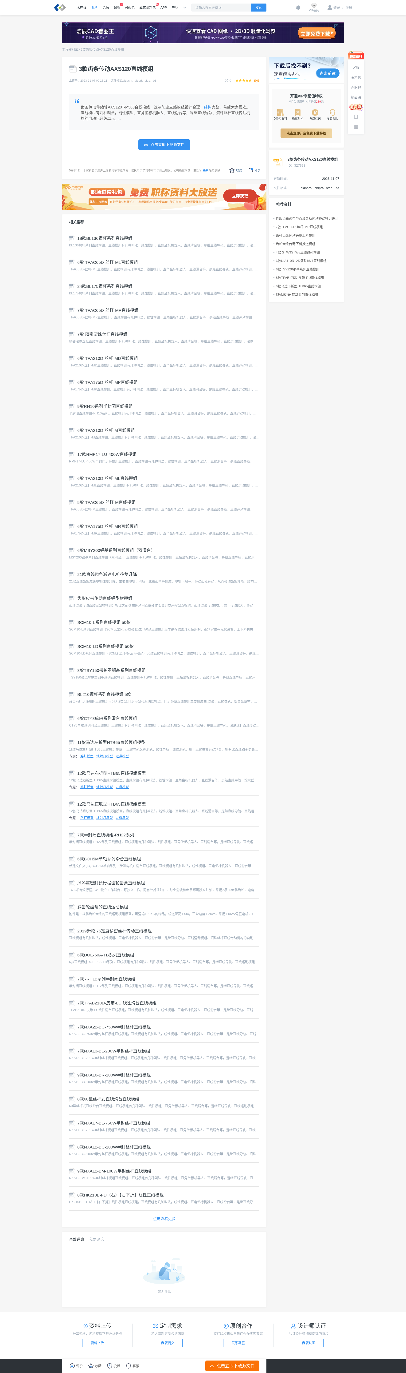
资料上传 (97, 1343)
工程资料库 (70, 49)
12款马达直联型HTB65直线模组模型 (111, 804)
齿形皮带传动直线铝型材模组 (104, 598)
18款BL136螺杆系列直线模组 (104, 238)
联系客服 (238, 1343)
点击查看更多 (164, 1219)
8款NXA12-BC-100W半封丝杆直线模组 (114, 1147)
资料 (94, 7)
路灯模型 (87, 756)
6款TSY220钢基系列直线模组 (297, 269)
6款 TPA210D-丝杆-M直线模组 (106, 430)
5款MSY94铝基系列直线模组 (297, 295)
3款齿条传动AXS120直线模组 (102, 49)
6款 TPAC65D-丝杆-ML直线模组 (107, 262)
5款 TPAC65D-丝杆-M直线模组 (106, 502)
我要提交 (167, 1343)
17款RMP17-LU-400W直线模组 (107, 454)
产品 (175, 7)
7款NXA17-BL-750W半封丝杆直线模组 (113, 1123)
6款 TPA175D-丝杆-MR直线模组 (107, 526)
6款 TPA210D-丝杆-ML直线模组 (107, 478)
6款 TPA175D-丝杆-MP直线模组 (107, 382)
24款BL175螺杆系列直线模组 (104, 286)
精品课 (356, 97)
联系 (205, 170)
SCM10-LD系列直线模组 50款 (105, 646)
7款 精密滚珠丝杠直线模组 (102, 334)
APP (163, 7)
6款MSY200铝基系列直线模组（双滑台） (116, 550)
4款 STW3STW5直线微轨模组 (298, 252)
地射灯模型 (104, 756)
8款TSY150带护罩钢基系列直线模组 (111, 670)
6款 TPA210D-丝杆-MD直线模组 (107, 358)
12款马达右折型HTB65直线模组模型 (111, 773)
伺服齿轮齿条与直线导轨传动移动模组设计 (307, 218)
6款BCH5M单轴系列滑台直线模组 (109, 859)
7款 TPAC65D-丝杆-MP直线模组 (107, 310)
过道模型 (122, 756)
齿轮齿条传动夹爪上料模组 (295, 235)
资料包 (356, 77)
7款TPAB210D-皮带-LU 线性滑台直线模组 (116, 1003)
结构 (208, 107)
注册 (347, 7)
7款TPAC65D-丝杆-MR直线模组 (299, 227)
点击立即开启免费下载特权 (306, 133)
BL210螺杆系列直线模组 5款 (104, 694)
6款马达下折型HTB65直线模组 (298, 286)
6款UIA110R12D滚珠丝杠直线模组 (301, 261)
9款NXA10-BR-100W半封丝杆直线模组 (114, 1075)
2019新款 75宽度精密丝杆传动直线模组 (114, 931)
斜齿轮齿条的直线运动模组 (102, 907)
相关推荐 (76, 222)
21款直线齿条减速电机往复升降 (107, 574)
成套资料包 (147, 7)
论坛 (105, 7)
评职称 (356, 87)
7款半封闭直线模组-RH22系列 (105, 835)
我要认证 (308, 1343)
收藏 (239, 170)
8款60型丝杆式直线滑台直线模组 (108, 1099)
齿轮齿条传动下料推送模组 (295, 244)
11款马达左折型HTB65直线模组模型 (111, 742)
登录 (336, 7)
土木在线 (79, 7)
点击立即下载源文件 (236, 1366)
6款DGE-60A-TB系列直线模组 (105, 955)
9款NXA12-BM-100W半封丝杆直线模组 (114, 1171)
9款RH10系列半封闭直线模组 (105, 406)
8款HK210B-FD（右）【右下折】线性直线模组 (120, 1195)
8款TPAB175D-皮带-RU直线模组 (300, 278)
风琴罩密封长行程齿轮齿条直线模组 (111, 883)
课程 (117, 7)
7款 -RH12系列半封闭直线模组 (106, 979)
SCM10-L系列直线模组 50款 (104, 622)
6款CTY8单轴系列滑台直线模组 (107, 718)
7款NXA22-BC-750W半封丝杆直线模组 (114, 1027)
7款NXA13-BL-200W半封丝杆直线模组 (113, 1051)
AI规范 (130, 7)
